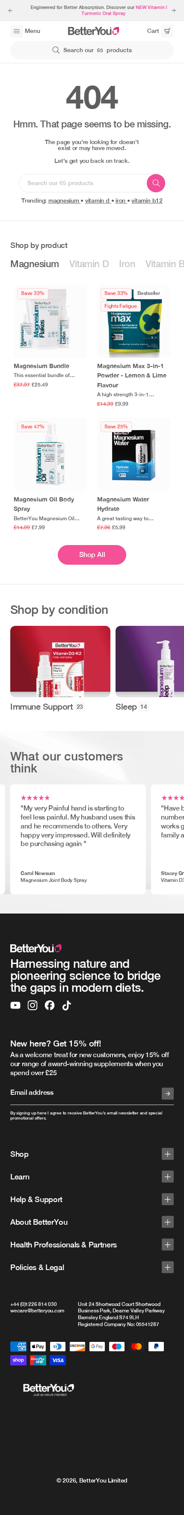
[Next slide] (174, 10)
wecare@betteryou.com (37, 1311)
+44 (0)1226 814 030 (33, 1304)
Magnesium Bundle (41, 365)
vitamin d (98, 200)
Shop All (92, 555)
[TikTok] (67, 1005)
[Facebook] (50, 1005)
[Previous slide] (10, 10)
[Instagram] (32, 1005)
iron (121, 200)
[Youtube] (15, 1005)
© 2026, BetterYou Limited (92, 1480)
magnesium (64, 200)
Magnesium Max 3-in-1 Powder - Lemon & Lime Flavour (131, 375)
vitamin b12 (146, 200)
